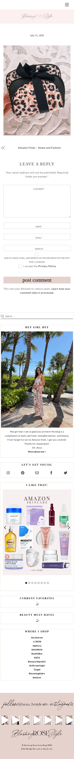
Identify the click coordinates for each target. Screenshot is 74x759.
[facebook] (51, 472)
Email (39, 238)
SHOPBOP (37, 649)
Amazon (37, 677)
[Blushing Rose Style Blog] (37, 739)
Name (39, 226)
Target (37, 669)
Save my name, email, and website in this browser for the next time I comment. (37, 260)
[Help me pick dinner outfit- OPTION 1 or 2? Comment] (37, 720)
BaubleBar (37, 653)
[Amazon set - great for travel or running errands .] (4, 720)
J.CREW (37, 641)
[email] (37, 472)
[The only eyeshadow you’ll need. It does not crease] (15, 720)
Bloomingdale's (37, 673)
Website (39, 249)
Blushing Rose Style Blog (35, 745)
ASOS (37, 657)
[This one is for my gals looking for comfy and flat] (69, 720)
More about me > (37, 451)
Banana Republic (37, 661)
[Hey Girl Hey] (37, 379)
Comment (39, 189)
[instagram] (8, 472)
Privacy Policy (47, 266)
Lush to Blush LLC (44, 749)
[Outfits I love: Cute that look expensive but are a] (26, 720)
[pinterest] (22, 472)
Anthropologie (37, 665)
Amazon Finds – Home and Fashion (39, 147)
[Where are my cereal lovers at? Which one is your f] (58, 720)
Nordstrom (37, 637)
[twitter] (65, 472)
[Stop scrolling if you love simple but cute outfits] (47, 720)
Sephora (37, 645)
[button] (5, 527)
